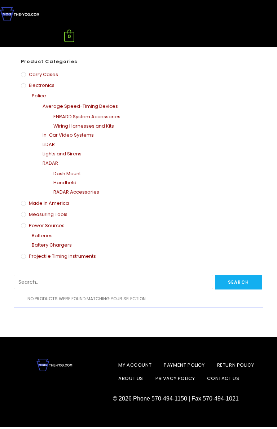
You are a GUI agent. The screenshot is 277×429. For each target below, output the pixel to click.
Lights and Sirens (62, 153)
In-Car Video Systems (68, 135)
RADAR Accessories (76, 192)
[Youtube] (73, 388)
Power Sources (47, 225)
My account (134, 365)
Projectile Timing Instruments (62, 256)
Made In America (49, 203)
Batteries (42, 235)
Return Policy (235, 365)
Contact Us (223, 378)
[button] (208, 37)
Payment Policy (184, 365)
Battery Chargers (52, 245)
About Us (130, 378)
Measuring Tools (48, 214)
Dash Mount (67, 173)
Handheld (64, 182)
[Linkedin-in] (55, 388)
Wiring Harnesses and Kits (83, 126)
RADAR (50, 163)
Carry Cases (43, 74)
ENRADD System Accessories (86, 116)
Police (39, 95)
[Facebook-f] (37, 388)
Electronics (41, 85)
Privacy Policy (175, 378)
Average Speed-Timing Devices (80, 106)
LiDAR (49, 144)
